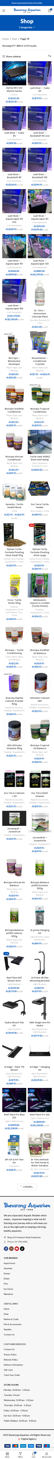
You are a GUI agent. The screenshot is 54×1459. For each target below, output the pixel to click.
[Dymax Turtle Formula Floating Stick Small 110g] (14, 535)
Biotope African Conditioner (14, 458)
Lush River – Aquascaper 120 (40, 262)
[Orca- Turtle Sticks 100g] (14, 585)
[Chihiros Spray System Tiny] (14, 1372)
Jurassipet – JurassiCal (14, 830)
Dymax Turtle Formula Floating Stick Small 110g (14, 552)
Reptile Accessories (14, 707)
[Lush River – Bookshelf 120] (40, 160)
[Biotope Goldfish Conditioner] (14, 394)
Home (5, 38)
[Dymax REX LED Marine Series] (14, 73)
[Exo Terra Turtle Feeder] (40, 490)
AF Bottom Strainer (40, 1209)
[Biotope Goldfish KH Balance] (40, 636)
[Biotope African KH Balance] (14, 868)
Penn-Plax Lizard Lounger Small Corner (14, 1434)
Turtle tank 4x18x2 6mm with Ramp (40, 458)
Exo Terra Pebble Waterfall (14, 1302)
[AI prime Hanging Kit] (40, 916)
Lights (8, 1121)
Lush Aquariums (40, 94)
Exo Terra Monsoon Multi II (14, 1347)
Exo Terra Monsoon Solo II (40, 1302)
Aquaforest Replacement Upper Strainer (14, 1255)
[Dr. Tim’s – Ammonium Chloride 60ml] (40, 293)
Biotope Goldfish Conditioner (14, 410)
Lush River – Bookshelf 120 (39, 176)
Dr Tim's (34, 1169)
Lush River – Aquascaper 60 (39, 217)
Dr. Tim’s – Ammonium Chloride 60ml (40, 313)
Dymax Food (9, 559)
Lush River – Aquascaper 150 (14, 307)
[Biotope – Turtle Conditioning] (14, 636)
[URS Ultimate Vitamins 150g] (14, 731)
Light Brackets (37, 937)
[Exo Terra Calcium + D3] (14, 778)
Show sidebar (13, 56)
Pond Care (44, 1169)
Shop (14, 38)
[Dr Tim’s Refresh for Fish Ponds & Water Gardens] (40, 1145)
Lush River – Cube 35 (14, 134)
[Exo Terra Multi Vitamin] (40, 778)
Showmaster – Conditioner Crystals (40, 361)
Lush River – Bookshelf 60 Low (40, 134)
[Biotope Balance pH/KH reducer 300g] (14, 916)
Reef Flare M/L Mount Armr (14, 979)
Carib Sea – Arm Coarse (40, 1254)
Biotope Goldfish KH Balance (39, 652)
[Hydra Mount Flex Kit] (14, 1008)
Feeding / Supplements (14, 710)
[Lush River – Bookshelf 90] (14, 160)
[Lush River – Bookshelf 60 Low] (40, 118)
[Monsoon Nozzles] (40, 1330)
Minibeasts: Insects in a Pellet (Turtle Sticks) (40, 603)
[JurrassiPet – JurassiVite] (40, 823)
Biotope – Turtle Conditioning (14, 652)
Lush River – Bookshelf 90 (14, 176)
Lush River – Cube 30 (40, 90)
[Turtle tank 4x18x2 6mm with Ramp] (40, 442)
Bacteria (34, 320)
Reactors (14, 1214)
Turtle (44, 466)
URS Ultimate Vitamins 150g (14, 747)
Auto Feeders (36, 511)
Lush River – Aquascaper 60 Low (14, 218)
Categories (25, 27)
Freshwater (14, 1166)
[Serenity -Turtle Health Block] (14, 490)
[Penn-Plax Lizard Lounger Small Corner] (14, 1417)
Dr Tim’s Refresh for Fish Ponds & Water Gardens (40, 1162)
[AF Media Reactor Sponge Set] (14, 1193)
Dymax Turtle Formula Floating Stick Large (39, 552)
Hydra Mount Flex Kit (14, 1024)
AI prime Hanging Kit (39, 932)
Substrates (43, 1393)
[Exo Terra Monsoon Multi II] (14, 1330)
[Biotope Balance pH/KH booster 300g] (40, 868)
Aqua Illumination (40, 1029)
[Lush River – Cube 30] (40, 73)
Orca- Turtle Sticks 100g (14, 602)
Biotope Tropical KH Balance (39, 747)
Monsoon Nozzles (39, 1345)
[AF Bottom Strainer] (40, 1193)
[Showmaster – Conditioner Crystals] (40, 343)
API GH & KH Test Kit (14, 1161)
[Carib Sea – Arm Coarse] (40, 1238)
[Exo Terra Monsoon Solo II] (40, 1286)
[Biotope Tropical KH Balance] (40, 731)
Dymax (14, 94)
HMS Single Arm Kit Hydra (39, 1024)
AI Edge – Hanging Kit (40, 1068)
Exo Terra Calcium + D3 (14, 795)
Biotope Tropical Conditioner (39, 410)
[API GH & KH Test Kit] (14, 1145)
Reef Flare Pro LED (40, 1114)
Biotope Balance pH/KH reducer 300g (14, 933)
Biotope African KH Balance (14, 884)
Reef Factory (17, 1121)
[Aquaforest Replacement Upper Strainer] (14, 1238)
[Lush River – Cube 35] (14, 118)
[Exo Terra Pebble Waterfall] (14, 1286)
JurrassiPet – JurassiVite (39, 839)
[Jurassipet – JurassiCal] (14, 818)
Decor (14, 1307)
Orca (20, 612)
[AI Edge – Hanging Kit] (40, 1052)
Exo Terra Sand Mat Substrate (40, 1388)
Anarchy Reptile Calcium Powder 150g (14, 701)
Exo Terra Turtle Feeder (40, 506)
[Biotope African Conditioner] (14, 442)
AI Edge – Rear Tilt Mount (14, 1068)
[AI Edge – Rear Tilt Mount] (14, 1052)
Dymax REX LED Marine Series (14, 89)
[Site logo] (27, 10)
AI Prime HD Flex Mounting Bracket (40, 979)
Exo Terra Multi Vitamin (40, 795)
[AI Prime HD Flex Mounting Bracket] (40, 963)
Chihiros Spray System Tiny (14, 1388)
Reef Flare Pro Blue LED (14, 1116)
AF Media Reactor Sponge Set (14, 1209)
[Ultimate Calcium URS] (40, 683)
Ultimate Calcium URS (40, 699)
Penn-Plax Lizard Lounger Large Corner (40, 1434)
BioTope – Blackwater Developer (14, 361)
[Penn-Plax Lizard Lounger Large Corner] (40, 1417)
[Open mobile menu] (4, 11)
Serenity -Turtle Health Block (14, 506)
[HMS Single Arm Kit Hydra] (40, 1008)
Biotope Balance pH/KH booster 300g (40, 885)
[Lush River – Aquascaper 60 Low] (14, 201)
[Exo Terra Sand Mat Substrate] (40, 1372)
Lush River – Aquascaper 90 (14, 262)
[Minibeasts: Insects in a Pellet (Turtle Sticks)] (40, 585)
